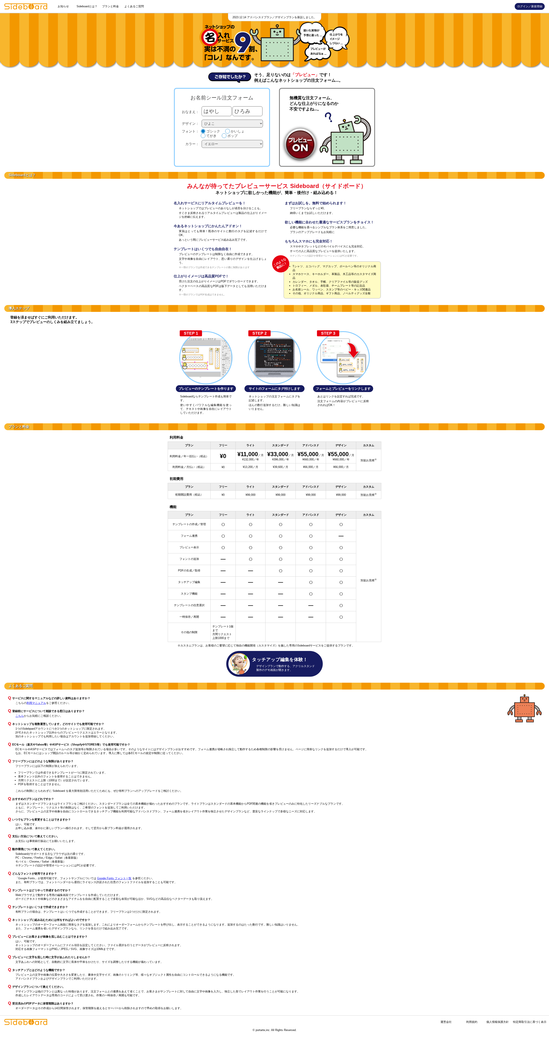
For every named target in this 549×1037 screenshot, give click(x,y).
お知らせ (63, 6)
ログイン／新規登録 (529, 6)
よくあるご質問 (134, 6)
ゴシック (213, 131)
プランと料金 (110, 6)
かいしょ (237, 131)
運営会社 (446, 1021)
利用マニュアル (36, 703)
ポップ (232, 136)
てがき (211, 136)
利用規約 (471, 1021)
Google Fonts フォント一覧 (114, 878)
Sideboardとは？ (87, 6)
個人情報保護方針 (497, 1021)
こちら (19, 715)
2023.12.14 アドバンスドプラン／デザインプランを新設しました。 (274, 17)
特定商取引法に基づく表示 (529, 1021)
